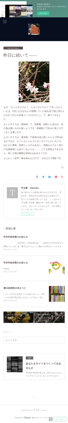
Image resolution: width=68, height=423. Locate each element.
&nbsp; (6, 268)
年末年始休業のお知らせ (15, 236)
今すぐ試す (43, 13)
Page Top (34, 397)
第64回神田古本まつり (14, 287)
